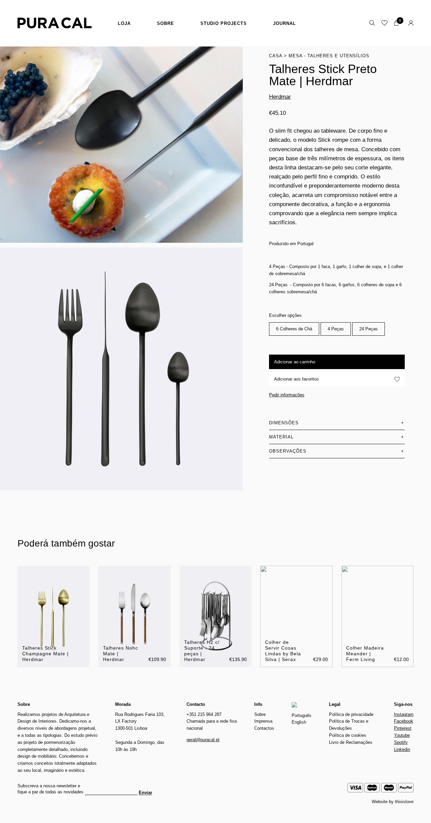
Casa (275, 55)
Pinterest (402, 728)
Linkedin (402, 749)
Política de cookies (347, 735)
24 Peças (368, 328)
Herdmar (280, 97)
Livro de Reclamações (350, 742)
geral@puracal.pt (203, 739)
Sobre (165, 23)
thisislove (404, 801)
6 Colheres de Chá (294, 328)
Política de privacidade (351, 714)
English (299, 722)
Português (301, 715)
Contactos (264, 728)
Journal (284, 23)
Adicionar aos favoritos (296, 379)
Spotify (401, 742)
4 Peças (336, 328)
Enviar (145, 792)
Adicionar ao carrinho (294, 361)
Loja (124, 23)
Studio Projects (223, 23)
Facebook (403, 721)
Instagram (403, 714)
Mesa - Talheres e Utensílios (329, 55)
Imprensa (263, 721)
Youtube (402, 735)
